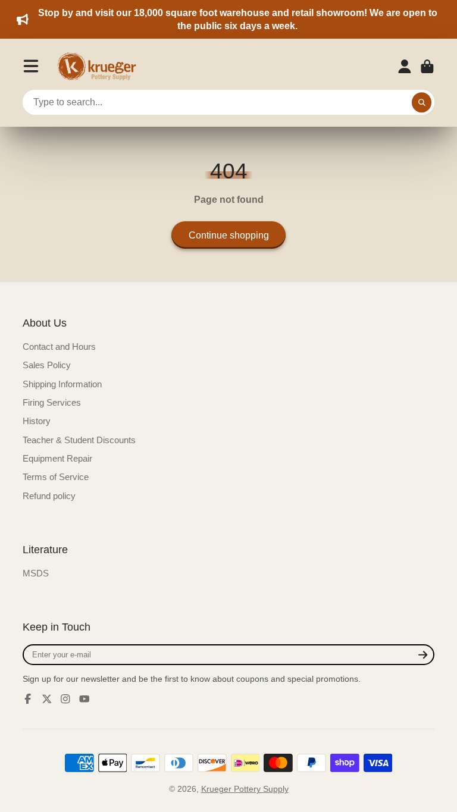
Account (404, 66)
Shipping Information (62, 384)
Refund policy (49, 496)
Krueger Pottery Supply (245, 789)
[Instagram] (65, 699)
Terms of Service (56, 477)
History (37, 421)
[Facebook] (28, 699)
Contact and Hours (59, 346)
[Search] (422, 102)
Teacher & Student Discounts (79, 440)
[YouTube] (84, 699)
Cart (427, 66)
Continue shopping (229, 235)
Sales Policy (47, 365)
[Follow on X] (47, 699)
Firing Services (52, 402)
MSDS (36, 573)
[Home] (100, 66)
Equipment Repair (57, 458)
